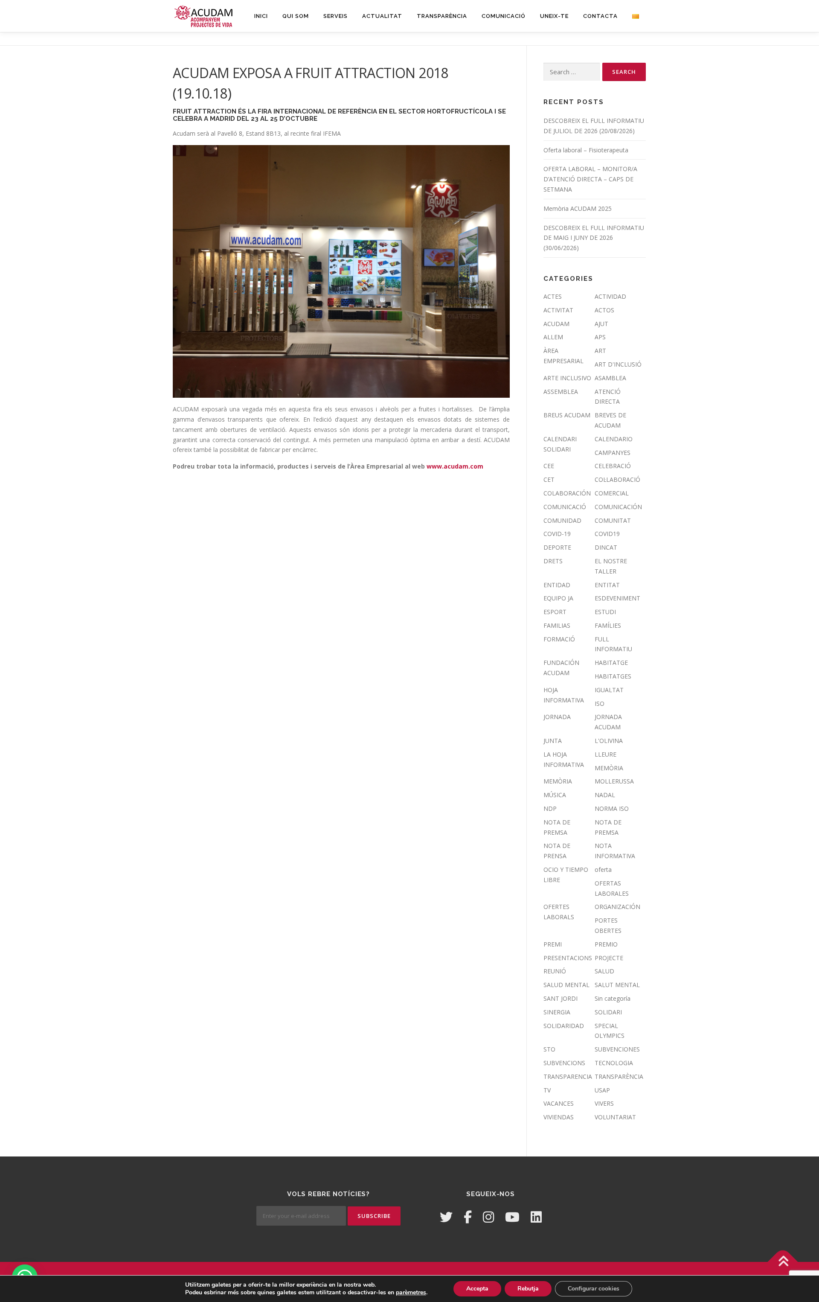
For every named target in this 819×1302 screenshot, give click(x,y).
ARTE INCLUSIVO (567, 378)
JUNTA (552, 741)
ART (600, 351)
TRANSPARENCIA (567, 1076)
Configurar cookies (593, 1289)
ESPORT (554, 612)
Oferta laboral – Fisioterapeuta (585, 150)
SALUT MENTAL (617, 985)
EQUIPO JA (558, 598)
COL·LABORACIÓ (617, 479)
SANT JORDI (560, 998)
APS (600, 337)
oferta (603, 869)
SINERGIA (556, 1012)
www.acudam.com (455, 466)
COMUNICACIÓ (504, 16)
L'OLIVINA (609, 741)
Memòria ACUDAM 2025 (577, 208)
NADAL (605, 795)
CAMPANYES (612, 453)
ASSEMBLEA (560, 391)
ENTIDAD (556, 585)
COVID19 (607, 534)
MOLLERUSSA (614, 781)
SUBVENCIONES (617, 1049)
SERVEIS (335, 16)
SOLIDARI (608, 1012)
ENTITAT (607, 585)
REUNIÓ (554, 971)
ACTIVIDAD (610, 296)
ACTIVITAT (558, 310)
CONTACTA (600, 16)
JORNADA (557, 717)
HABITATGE (611, 662)
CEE (548, 466)
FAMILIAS (556, 625)
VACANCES (558, 1103)
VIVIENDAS (558, 1117)
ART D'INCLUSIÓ (618, 364)
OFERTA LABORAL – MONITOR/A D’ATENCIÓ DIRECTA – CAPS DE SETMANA (590, 179)
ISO (599, 703)
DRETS (553, 561)
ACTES (552, 296)
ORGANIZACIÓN (617, 907)
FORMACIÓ (559, 639)
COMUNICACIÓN (618, 507)
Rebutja (528, 1289)
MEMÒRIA (609, 768)
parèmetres (411, 1292)
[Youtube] (512, 1217)
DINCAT (606, 547)
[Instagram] (488, 1217)
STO (549, 1049)
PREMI (552, 944)
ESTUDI (605, 612)
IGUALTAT (609, 690)
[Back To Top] (783, 1262)
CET (549, 479)
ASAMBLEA (610, 378)
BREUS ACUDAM (566, 415)
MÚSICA (554, 795)
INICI (261, 16)
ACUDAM (556, 324)
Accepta (477, 1289)
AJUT (601, 324)
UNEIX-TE (554, 16)
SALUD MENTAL (566, 985)
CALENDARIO (614, 439)
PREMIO (606, 944)
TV (547, 1090)
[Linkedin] (536, 1217)
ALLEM (553, 337)
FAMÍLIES (608, 625)
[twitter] (446, 1217)
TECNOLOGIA (614, 1063)
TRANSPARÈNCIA (442, 16)
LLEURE (605, 754)
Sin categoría (612, 998)
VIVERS (604, 1103)
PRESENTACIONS (567, 958)
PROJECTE (609, 958)
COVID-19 (557, 534)
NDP (550, 808)
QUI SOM (295, 16)
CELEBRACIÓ (613, 466)
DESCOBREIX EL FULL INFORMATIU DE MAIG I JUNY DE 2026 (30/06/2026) (593, 238)
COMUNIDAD (562, 520)
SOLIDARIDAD (563, 1026)
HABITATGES (613, 676)
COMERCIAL (612, 493)
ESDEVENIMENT (617, 598)
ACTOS (604, 310)
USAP (602, 1090)
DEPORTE (557, 547)
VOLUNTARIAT (615, 1117)
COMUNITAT (613, 520)
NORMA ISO (612, 808)
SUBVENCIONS (564, 1063)
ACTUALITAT (382, 16)
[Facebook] (468, 1217)
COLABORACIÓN (567, 493)
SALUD (604, 971)
